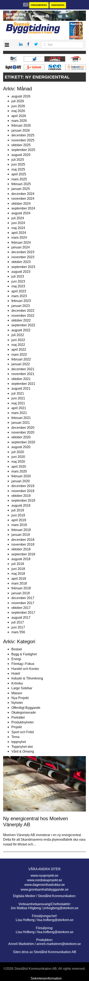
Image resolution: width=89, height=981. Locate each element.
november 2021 (22, 374)
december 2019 (22, 486)
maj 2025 (18, 169)
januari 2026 (20, 130)
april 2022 (18, 349)
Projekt (16, 727)
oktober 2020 (21, 437)
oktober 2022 (21, 320)
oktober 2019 (21, 495)
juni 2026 (18, 106)
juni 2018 (18, 569)
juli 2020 (17, 452)
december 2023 (22, 252)
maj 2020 (18, 461)
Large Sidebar (21, 688)
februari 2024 (21, 242)
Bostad (16, 649)
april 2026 (18, 116)
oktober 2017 (21, 608)
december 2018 (22, 539)
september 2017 (23, 612)
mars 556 (18, 632)
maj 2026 (18, 111)
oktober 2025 (21, 145)
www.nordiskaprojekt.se (44, 880)
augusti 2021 (20, 388)
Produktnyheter (22, 722)
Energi (16, 659)
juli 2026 (17, 101)
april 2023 (18, 291)
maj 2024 (18, 228)
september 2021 (23, 383)
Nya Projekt (20, 698)
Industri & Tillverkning (27, 678)
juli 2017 (17, 622)
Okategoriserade (23, 712)
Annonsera (57, 5)
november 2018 (22, 544)
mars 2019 (19, 525)
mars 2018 (19, 583)
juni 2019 (18, 515)
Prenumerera (39, 5)
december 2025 (22, 135)
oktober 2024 (21, 203)
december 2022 (22, 310)
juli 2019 (17, 510)
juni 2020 (18, 457)
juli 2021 (17, 393)
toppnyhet (18, 742)
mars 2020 (19, 471)
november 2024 (22, 198)
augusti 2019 (20, 505)
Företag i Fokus (22, 664)
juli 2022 (17, 335)
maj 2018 (18, 573)
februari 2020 (21, 476)
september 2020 (23, 442)
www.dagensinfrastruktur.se (44, 884)
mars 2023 (19, 296)
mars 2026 (19, 120)
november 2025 (22, 140)
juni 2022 (18, 340)
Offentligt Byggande (25, 707)
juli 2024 (17, 218)
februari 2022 (21, 359)
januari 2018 (20, 593)
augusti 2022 (20, 330)
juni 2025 (18, 164)
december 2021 (22, 369)
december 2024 (22, 194)
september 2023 (23, 267)
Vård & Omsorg (22, 751)
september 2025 (23, 150)
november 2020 (22, 432)
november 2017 (22, 603)
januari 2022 (20, 364)
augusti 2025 (20, 155)
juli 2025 (17, 159)
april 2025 (18, 174)
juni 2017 (18, 627)
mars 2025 (19, 179)
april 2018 (18, 578)
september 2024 (23, 208)
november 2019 (22, 491)
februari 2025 (21, 184)
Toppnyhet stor (22, 746)
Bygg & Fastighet (24, 654)
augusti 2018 (20, 559)
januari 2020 (20, 481)
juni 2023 (18, 281)
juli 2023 (17, 276)
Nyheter (17, 702)
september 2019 (23, 500)
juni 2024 (18, 223)
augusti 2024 (20, 213)
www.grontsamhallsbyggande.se (45, 889)
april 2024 (18, 232)
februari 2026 (21, 125)
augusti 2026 (20, 96)
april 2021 (18, 408)
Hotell (15, 673)
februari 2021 (21, 418)
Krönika (17, 683)
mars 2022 (19, 354)
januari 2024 (20, 247)
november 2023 (22, 257)
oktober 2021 (21, 379)
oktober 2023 (21, 262)
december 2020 (22, 427)
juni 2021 (18, 398)
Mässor (16, 693)
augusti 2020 (20, 447)
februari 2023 (21, 301)
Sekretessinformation (46, 978)
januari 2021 (20, 422)
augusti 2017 (20, 617)
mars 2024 (19, 237)
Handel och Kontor (25, 669)
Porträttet (18, 717)
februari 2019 (21, 530)
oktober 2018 (21, 549)
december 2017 (22, 598)
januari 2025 (20, 189)
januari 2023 (20, 306)
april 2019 (18, 520)
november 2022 (22, 315)
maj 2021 (18, 403)
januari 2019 (20, 534)
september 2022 (23, 325)
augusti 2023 (20, 271)
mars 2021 (19, 413)
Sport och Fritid (22, 732)
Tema (15, 737)
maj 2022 (18, 345)
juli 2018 (17, 564)
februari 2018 (21, 588)
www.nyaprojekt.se (44, 875)
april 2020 (18, 466)
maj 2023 (18, 286)
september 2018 (23, 554)
